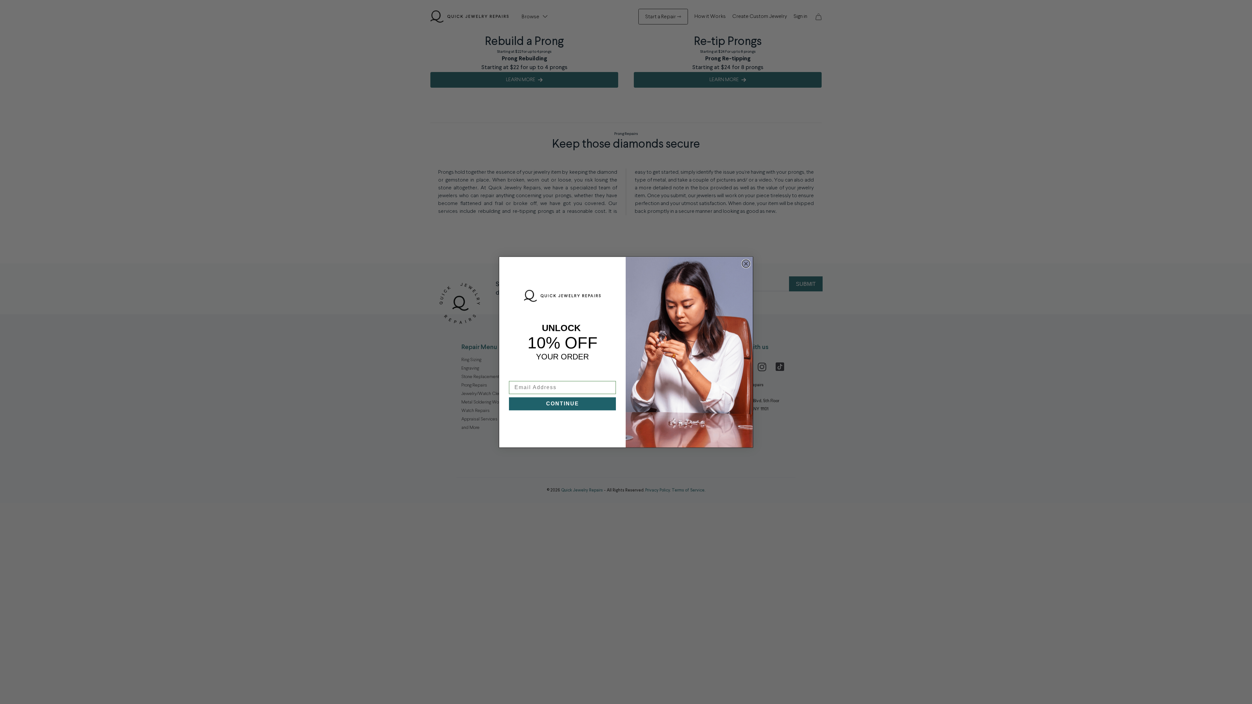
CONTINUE (562, 403)
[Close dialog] (746, 264)
